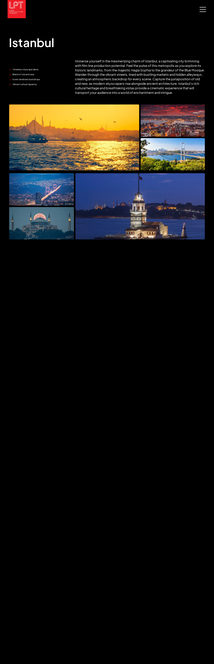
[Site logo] (17, 9)
